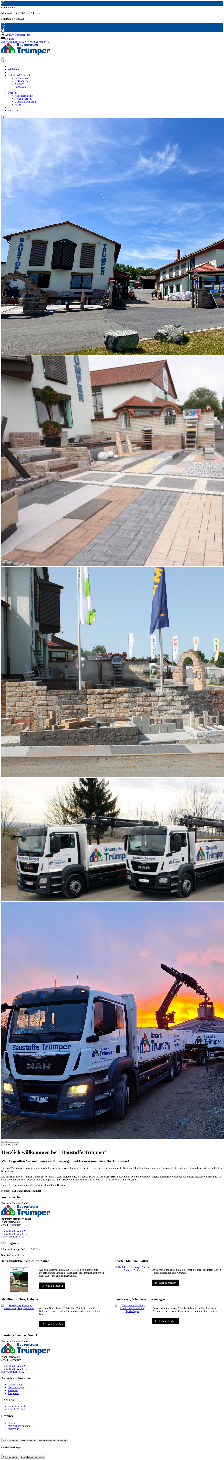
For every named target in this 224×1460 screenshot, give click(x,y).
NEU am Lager (16, 1387)
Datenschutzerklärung (19, 1426)
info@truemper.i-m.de (12, 41)
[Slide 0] (2, 1141)
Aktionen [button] (19, 83)
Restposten (13, 1393)
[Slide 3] (10, 1141)
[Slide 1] (5, 1141)
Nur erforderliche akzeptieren (52, 1440)
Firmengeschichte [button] (23, 95)
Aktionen (13, 1390)
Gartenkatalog (15, 1384)
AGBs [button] (17, 104)
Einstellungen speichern (32, 1457)
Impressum (13, 1428)
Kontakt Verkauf (16, 1409)
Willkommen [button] (14, 69)
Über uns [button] (12, 92)
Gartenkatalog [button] (21, 78)
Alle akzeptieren (10, 1440)
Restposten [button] (20, 86)
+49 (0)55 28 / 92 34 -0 (37, 41)
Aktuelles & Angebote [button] (19, 75)
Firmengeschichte (17, 1406)
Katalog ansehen (54, 1285)
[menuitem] (15, 34)
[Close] (2, 1454)
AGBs (11, 1423)
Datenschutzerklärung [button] (25, 101)
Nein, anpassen (28, 1440)
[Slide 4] (13, 1141)
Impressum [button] (13, 110)
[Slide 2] (8, 1141)
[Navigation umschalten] (2, 58)
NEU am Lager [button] (22, 81)
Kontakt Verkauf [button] (23, 98)
